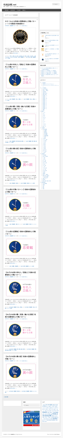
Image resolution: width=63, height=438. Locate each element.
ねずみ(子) (44, 149)
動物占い (24, 10)
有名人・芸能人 (45, 90)
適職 (43, 109)
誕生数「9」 (45, 108)
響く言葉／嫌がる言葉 (19, 141)
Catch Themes (56, 434)
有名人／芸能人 (18, 99)
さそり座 (31, 56)
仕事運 (45, 130)
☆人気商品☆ (43, 82)
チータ (44, 121)
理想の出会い (45, 93)
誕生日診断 (46, 177)
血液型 (55, 418)
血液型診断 (12, 10)
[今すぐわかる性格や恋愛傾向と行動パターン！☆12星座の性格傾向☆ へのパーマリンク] (20, 46)
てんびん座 (7, 57)
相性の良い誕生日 (46, 175)
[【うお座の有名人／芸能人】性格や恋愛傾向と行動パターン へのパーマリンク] (21, 90)
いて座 (10, 56)
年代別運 (45, 134)
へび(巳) (44, 152)
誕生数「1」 (45, 96)
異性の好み (45, 94)
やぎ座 (19, 57)
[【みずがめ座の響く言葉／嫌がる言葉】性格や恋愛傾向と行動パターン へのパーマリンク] (21, 340)
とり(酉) (44, 148)
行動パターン (18, 224)
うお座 (13, 56)
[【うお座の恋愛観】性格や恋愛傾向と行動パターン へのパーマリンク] (21, 257)
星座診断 (6, 10)
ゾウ (43, 120)
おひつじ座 (24, 56)
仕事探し (50, 412)
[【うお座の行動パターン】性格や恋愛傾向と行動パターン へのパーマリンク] (21, 215)
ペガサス (44, 124)
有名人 (53, 416)
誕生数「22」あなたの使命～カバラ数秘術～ (49, 72)
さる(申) (44, 144)
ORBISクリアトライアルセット (48, 84)
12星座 (44, 405)
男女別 (45, 418)
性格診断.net (10, 4)
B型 (43, 187)
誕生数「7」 (45, 106)
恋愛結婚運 (46, 135)
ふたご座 (10, 57)
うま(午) (44, 143)
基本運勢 (45, 133)
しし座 (34, 56)
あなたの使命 (45, 89)
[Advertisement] (49, 21)
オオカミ (44, 117)
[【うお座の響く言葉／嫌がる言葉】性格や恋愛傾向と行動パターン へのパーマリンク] (21, 132)
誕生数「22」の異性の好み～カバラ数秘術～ (49, 73)
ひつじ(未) (44, 151)
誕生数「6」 (45, 104)
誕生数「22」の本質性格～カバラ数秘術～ (49, 70)
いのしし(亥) (45, 139)
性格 (29, 57)
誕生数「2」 (45, 99)
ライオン (44, 125)
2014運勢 (44, 155)
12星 (27, 57)
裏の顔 (17, 183)
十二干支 (47, 414)
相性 (51, 418)
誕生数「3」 (45, 100)
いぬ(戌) (44, 138)
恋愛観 (13, 266)
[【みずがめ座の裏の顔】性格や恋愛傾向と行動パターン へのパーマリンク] (21, 382)
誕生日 (50, 420)
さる (43, 113)
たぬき (44, 115)
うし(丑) (44, 142)
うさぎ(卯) (44, 140)
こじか (44, 112)
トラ (43, 122)
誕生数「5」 (45, 103)
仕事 (48, 412)
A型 (43, 186)
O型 (43, 188)
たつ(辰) (44, 146)
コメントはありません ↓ (23, 25)
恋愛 (31, 57)
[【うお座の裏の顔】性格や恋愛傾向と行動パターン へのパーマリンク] (21, 174)
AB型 (44, 184)
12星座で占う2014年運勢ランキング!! (52, 45)
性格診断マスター (13, 25)
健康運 (45, 131)
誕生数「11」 (45, 95)
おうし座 (16, 56)
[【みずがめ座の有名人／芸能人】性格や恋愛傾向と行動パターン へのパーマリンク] (21, 297)
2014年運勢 (45, 129)
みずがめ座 (15, 57)
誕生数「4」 (45, 102)
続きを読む (16, 53)
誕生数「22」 (45, 98)
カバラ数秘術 (43, 87)
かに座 (28, 56)
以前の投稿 (6, 396)
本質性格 (44, 91)
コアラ (44, 118)
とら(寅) (44, 147)
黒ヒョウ (44, 126)
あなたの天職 (45, 156)
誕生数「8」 (45, 107)
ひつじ (44, 116)
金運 (45, 137)
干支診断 (18, 10)
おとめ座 (20, 56)
